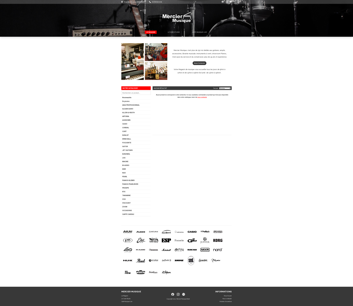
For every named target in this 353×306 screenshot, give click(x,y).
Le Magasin (150, 32)
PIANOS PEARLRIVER (130, 184)
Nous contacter (227, 298)
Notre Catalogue (130, 88)
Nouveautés (126, 97)
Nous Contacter (199, 63)
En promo (126, 101)
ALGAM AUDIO (127, 109)
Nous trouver (228, 296)
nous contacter (202, 97)
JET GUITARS (127, 150)
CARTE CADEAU (128, 214)
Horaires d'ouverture (226, 301)
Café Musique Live (199, 32)
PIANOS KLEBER (128, 180)
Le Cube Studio (174, 32)
